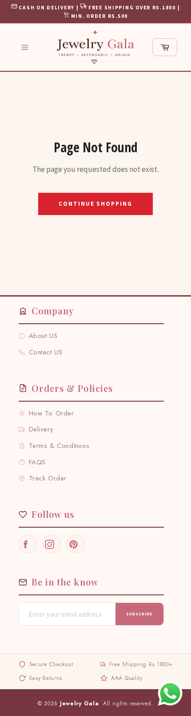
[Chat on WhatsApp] (170, 693)
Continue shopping (95, 203)
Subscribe (139, 613)
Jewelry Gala (79, 704)
